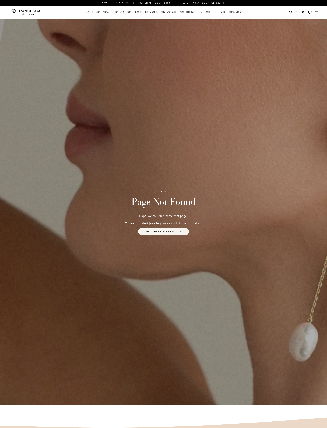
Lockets (141, 12)
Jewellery (93, 12)
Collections (160, 12)
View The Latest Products (163, 231)
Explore (205, 12)
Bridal (191, 12)
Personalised (122, 12)
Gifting (178, 12)
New (106, 12)
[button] (92, 12)
